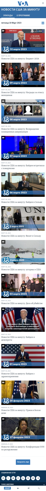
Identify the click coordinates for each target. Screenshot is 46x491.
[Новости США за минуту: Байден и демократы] (23, 319)
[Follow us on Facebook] (3, 478)
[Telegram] (28, 488)
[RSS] (23, 478)
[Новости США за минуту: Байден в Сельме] (23, 184)
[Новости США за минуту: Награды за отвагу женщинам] (23, 75)
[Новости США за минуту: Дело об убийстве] (23, 286)
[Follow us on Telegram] (38, 478)
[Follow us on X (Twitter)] (8, 478)
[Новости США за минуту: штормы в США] (23, 252)
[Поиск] (39, 488)
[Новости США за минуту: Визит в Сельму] (23, 218)
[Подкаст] (28, 478)
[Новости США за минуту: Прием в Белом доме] (23, 393)
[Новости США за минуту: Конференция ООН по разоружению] (23, 429)
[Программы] (18, 488)
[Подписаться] (33, 478)
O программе (23, 16)
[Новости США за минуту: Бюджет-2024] (23, 41)
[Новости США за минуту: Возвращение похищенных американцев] (23, 111)
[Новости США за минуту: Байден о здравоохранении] (23, 356)
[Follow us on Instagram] (18, 478)
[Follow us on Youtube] (13, 478)
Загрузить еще (23, 462)
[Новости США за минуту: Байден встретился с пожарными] (23, 148)
